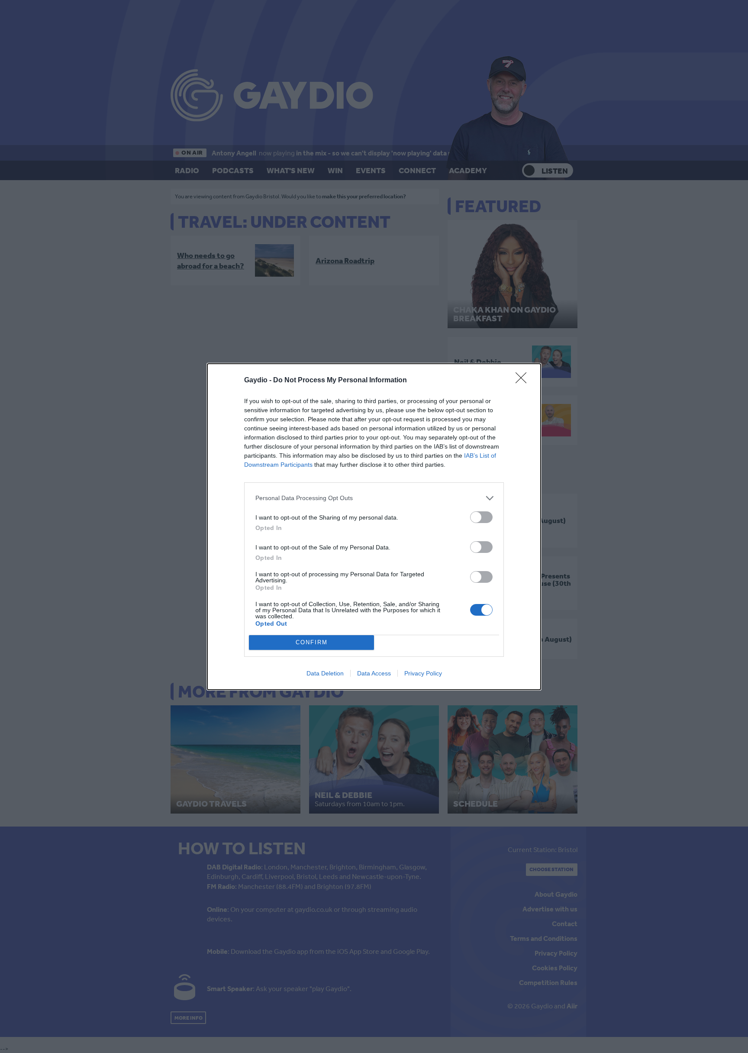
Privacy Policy (423, 673)
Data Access (374, 673)
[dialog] (374, 527)
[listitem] (374, 498)
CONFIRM (312, 642)
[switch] (481, 517)
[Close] (524, 380)
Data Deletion (325, 673)
